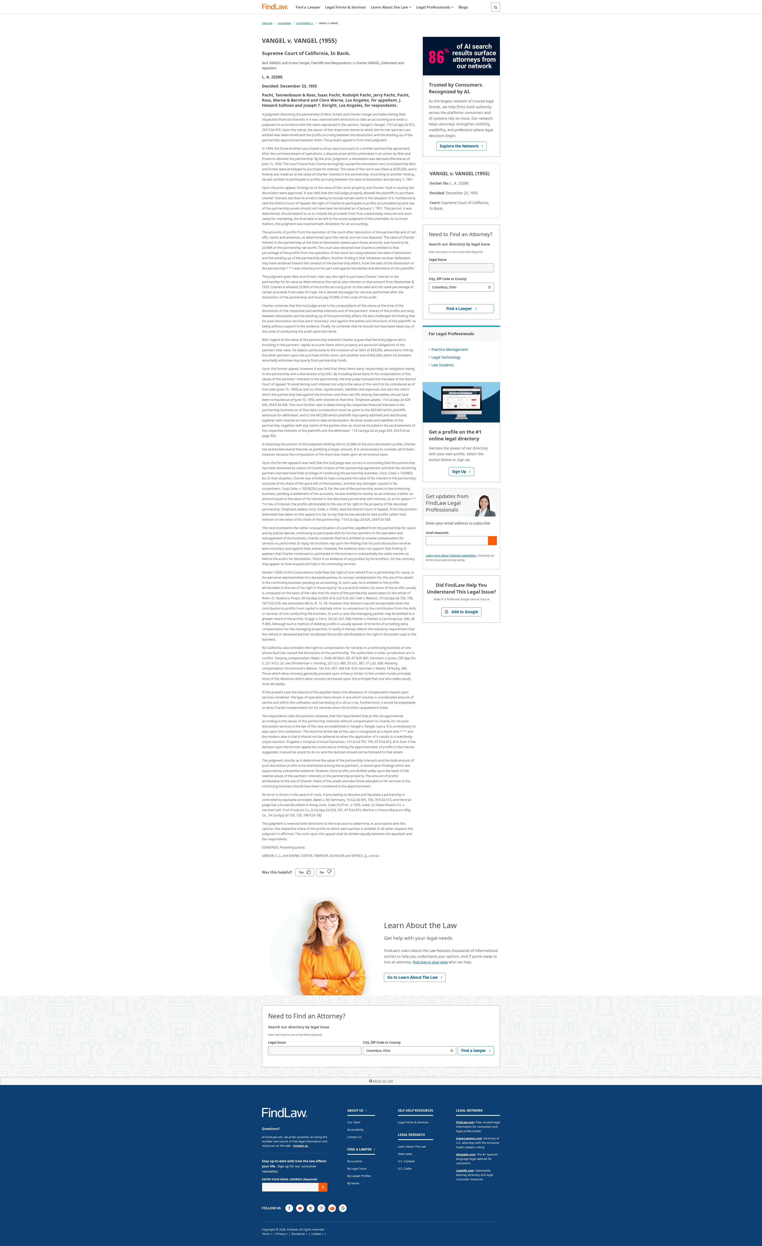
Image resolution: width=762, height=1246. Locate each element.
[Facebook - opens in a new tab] (289, 1208)
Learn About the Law (412, 1146)
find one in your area (430, 962)
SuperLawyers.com (469, 1138)
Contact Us (354, 1137)
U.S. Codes (405, 1168)
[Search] (495, 7)
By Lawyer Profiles (359, 1176)
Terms (266, 1234)
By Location (354, 1161)
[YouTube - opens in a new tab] (300, 1208)
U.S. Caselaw (406, 1161)
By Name (353, 1183)
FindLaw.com (465, 1122)
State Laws (405, 1154)
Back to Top (383, 1081)
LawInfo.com (465, 1170)
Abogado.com (465, 1154)
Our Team (353, 1122)
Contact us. (301, 1146)
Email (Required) (437, 533)
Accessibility (355, 1130)
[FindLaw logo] (276, 7)
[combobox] (461, 267)
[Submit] (492, 540)
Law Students (442, 365)
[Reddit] (332, 1208)
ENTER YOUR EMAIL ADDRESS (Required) (289, 1179)
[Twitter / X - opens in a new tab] (311, 1208)
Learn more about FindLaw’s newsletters (451, 555)
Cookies (316, 1234)
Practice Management (449, 349)
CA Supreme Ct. (304, 23)
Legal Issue (437, 259)
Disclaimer (298, 1234)
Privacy (280, 1234)
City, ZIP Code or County (448, 279)
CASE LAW (267, 23)
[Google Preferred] (343, 1208)
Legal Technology (446, 357)
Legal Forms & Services (413, 1122)
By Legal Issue (356, 1168)
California (284, 23)
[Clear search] (489, 287)
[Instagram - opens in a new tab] (321, 1208)
